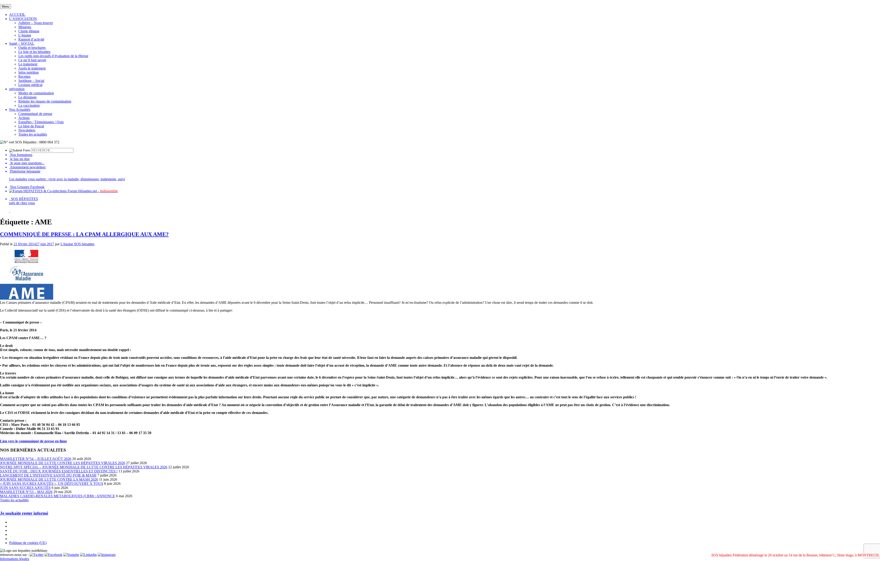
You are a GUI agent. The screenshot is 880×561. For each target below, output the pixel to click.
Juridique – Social (31, 81)
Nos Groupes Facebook (27, 187)
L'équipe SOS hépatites (77, 244)
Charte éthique (28, 31)
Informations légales (14, 559)
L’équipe (24, 35)
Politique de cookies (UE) (28, 543)
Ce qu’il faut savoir (32, 60)
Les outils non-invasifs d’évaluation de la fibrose (53, 56)
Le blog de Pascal (31, 126)
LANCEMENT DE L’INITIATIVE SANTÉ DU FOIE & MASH (48, 475)
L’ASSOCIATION (23, 19)
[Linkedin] (88, 555)
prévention (17, 89)
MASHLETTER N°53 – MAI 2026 (26, 492)
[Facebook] (53, 555)
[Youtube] (71, 555)
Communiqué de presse (35, 114)
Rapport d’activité (31, 39)
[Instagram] (107, 555)
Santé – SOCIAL (21, 43)
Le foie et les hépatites (34, 52)
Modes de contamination (36, 93)
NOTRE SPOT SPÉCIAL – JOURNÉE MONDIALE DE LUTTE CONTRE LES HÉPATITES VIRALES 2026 (83, 467)
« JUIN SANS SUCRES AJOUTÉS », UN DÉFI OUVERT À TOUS (51, 484)
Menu (5, 6)
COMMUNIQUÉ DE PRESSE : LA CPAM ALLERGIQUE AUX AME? (84, 234)
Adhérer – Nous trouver (35, 23)
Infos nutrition (28, 72)
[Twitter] (37, 555)
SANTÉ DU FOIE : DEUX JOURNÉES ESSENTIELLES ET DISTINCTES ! (59, 471)
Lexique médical (30, 85)
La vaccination (29, 105)
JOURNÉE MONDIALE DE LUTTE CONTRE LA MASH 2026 (49, 479)
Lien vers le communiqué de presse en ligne (33, 441)
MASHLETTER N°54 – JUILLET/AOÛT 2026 (35, 459)
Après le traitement (32, 68)
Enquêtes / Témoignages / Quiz (41, 122)
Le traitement (27, 64)
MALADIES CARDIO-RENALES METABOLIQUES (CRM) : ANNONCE (57, 496)
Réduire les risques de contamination (44, 101)
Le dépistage (27, 97)
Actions (24, 118)
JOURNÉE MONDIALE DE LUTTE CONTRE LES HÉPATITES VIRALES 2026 (62, 463)
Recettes (24, 76)
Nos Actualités (19, 110)
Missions (24, 27)
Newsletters (26, 130)
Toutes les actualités (32, 134)
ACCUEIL (17, 15)
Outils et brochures (32, 48)
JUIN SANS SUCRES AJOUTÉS (25, 488)
